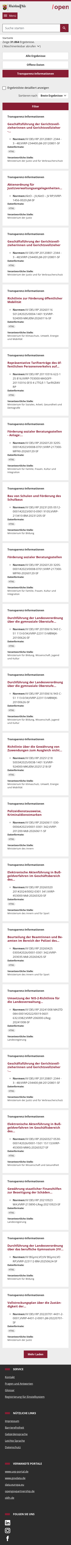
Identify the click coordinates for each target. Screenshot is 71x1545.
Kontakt (10, 1377)
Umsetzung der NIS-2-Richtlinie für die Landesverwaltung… (33, 1000)
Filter (35, 106)
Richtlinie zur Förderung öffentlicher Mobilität (34, 300)
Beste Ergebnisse (52, 95)
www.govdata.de (15, 1478)
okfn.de (9, 1498)
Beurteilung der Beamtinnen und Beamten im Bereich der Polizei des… (35, 939)
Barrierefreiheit (14, 1427)
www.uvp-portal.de (16, 1471)
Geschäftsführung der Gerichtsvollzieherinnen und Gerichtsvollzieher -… (33, 127)
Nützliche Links (24, 1413)
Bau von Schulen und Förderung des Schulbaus (34, 497)
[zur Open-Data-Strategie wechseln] (60, 7)
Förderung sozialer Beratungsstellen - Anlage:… (34, 433)
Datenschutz (13, 1447)
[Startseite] (14, 7)
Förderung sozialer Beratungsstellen (34, 557)
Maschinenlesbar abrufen (20, 46)
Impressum (12, 1421)
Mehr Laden (35, 1354)
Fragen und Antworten (19, 1383)
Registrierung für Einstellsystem (25, 1397)
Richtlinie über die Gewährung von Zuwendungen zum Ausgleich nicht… (34, 748)
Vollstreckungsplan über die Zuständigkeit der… (34, 1304)
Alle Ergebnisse (35, 56)
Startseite (7, 38)
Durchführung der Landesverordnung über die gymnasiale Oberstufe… (35, 619)
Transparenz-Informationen (35, 73)
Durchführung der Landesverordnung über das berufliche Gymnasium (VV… (35, 1247)
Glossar (10, 1390)
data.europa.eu (14, 1484)
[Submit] (64, 28)
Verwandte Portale (27, 1463)
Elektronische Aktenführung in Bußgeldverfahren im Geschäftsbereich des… (34, 875)
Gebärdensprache (16, 1434)
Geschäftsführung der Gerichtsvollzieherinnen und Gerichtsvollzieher (33, 243)
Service (17, 1369)
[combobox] (31, 28)
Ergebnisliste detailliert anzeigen (28, 88)
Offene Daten (35, 65)
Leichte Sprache (15, 1441)
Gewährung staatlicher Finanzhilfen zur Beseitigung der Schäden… (34, 1190)
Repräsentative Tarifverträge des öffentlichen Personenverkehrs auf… (34, 364)
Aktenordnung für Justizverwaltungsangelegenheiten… (34, 186)
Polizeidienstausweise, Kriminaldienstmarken (24, 813)
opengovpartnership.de (20, 1491)
